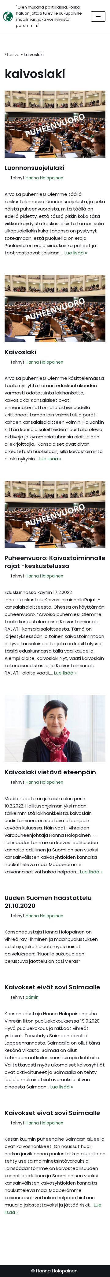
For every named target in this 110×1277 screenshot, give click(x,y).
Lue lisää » (75, 253)
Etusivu (12, 55)
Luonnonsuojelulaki (34, 168)
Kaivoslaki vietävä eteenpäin (50, 772)
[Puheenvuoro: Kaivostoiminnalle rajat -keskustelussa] (55, 514)
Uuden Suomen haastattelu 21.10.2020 (48, 902)
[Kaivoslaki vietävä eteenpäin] (55, 728)
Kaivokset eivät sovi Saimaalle (52, 987)
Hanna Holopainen (44, 178)
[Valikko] (98, 16)
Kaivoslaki (20, 352)
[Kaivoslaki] (55, 308)
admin (32, 997)
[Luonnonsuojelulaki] (55, 124)
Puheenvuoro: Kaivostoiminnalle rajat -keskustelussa (55, 562)
